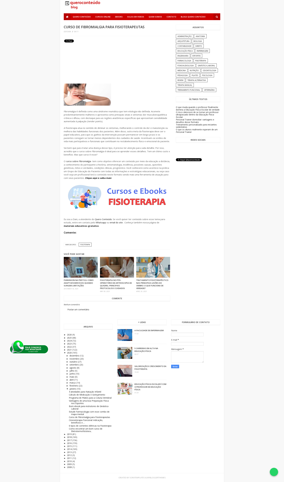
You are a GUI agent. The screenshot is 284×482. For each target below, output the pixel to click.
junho (73, 373)
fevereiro (74, 385)
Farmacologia (184, 60)
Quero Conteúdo (82, 16)
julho (72, 370)
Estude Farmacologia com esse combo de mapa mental (89, 413)
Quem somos (155, 16)
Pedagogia (183, 75)
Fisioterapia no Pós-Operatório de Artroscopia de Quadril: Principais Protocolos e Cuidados (116, 284)
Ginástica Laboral (206, 65)
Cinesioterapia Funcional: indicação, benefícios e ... (86, 421)
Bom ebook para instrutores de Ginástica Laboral (88, 407)
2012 (69, 455)
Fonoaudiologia (186, 65)
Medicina (182, 70)
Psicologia (207, 75)
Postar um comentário (78, 309)
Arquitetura (183, 41)
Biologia (197, 41)
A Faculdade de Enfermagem (149, 330)
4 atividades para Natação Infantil (85, 391)
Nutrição (194, 70)
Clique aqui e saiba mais (98, 177)
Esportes (196, 56)
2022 (69, 346)
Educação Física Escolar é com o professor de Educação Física (150, 387)
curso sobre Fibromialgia (78, 161)
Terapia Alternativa (196, 80)
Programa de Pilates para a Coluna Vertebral (90, 397)
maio (72, 376)
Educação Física (185, 51)
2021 (69, 349)
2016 (69, 443)
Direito (198, 46)
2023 (69, 343)
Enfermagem (202, 51)
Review (180, 80)
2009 (69, 464)
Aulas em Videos (135, 16)
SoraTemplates (137, 477)
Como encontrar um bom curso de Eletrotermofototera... (85, 430)
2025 (69, 337)
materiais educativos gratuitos (81, 225)
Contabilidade (184, 46)
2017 (69, 440)
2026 (69, 334)
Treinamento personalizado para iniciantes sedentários (196, 126)
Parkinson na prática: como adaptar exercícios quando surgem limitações (78, 283)
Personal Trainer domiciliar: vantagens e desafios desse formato (195, 120)
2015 (69, 446)
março (73, 382)
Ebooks (119, 16)
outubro (74, 361)
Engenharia (183, 56)
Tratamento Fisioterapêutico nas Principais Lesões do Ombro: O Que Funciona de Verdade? (152, 284)
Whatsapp (101, 222)
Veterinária (209, 90)
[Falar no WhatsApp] (274, 472)
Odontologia (209, 70)
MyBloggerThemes (156, 477)
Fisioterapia (85, 245)
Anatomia (200, 36)
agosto (73, 367)
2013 (69, 452)
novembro (75, 358)
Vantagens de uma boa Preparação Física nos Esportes (89, 402)
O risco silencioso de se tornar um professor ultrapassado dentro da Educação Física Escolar (197, 115)
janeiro (73, 388)
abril (72, 379)
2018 (69, 437)
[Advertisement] (86, 64)
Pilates (195, 75)
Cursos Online (102, 16)
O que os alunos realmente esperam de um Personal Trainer (197, 130)
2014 (69, 449)
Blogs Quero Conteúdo (193, 16)
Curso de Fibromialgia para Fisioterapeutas (89, 417)
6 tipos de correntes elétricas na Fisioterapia (90, 425)
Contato (171, 16)
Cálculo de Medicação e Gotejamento (87, 394)
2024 (69, 340)
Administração (185, 36)
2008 (69, 467)
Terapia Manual (185, 85)
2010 (69, 461)
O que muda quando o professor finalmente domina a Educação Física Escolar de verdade (198, 108)
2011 (69, 458)
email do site (116, 222)
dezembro (75, 355)
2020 (69, 352)
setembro (74, 364)
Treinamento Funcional (189, 90)
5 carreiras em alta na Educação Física (146, 349)
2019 (69, 434)
